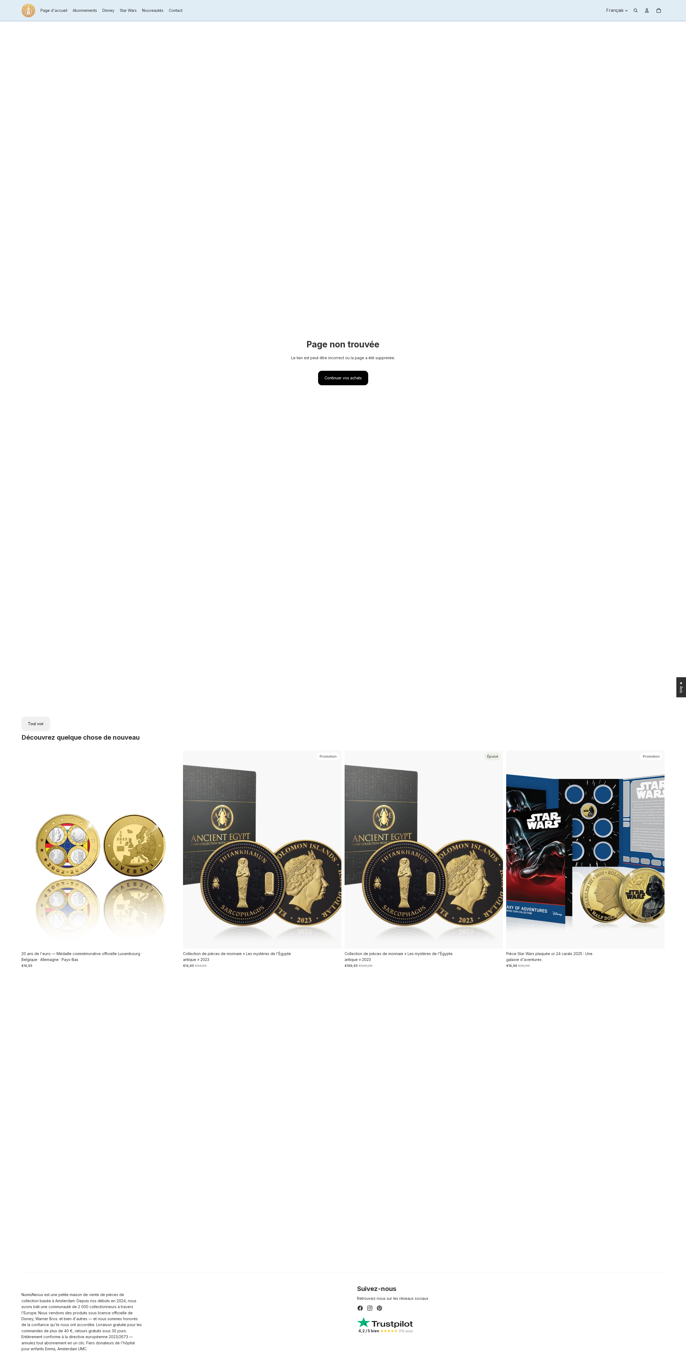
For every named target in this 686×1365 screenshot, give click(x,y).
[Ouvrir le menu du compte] (647, 10)
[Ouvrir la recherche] (636, 10)
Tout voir (36, 723)
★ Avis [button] (681, 687)
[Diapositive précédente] (191, 849)
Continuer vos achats (343, 378)
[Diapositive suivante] (333, 849)
